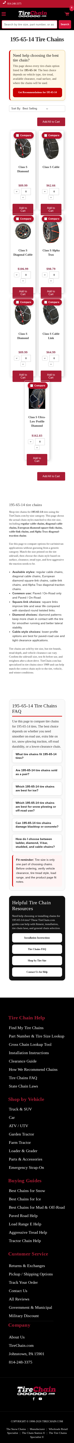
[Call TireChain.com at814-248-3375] (4, 4)
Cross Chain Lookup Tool (30, 1044)
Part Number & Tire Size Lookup (36, 1036)
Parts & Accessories (25, 1159)
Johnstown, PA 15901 (26, 1353)
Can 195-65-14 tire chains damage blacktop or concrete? (37, 824)
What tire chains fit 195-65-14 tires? (36, 756)
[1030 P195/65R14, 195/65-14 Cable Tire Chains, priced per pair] (51, 148)
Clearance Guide (23, 1061)
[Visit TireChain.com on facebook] (33, 1399)
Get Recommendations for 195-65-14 (37, 92)
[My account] (60, 13)
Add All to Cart (51, 121)
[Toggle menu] (5, 13)
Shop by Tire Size (37, 960)
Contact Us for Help (37, 972)
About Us (17, 1337)
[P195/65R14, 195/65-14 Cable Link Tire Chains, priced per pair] (51, 314)
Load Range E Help (25, 1224)
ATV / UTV (18, 1125)
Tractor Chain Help (25, 1240)
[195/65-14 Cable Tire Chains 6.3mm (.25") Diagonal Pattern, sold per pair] (23, 231)
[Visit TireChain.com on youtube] (40, 1399)
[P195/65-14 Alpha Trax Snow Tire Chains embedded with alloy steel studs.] (51, 231)
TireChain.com (21, 1345)
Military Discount (24, 1315)
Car (12, 1117)
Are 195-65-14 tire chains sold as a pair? (36, 772)
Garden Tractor (21, 1134)
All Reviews (19, 1299)
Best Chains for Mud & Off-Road (37, 1207)
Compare (25, 135)
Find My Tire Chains (26, 1027)
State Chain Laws (23, 1086)
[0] (66, 13)
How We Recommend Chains (33, 1069)
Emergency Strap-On (26, 1167)
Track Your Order (23, 1282)
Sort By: (16, 108)
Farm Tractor (20, 1142)
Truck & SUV (20, 1109)
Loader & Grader (23, 1151)
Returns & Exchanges (27, 1265)
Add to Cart (23, 209)
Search (65, 24)
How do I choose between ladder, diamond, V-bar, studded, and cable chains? (35, 842)
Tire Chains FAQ (37, 949)
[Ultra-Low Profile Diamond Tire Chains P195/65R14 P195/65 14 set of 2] (37, 398)
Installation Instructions (37, 937)
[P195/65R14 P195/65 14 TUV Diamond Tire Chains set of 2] (23, 148)
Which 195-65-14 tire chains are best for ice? (35, 788)
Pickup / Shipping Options (31, 1274)
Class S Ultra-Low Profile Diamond (37, 421)
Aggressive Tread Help (28, 1232)
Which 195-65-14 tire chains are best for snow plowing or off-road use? (36, 806)
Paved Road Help (23, 1215)
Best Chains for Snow (27, 1190)
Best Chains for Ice (25, 1199)
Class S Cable (51, 167)
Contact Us (18, 1290)
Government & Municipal (30, 1307)
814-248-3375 (14, 3)
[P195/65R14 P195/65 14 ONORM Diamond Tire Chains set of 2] (23, 314)
